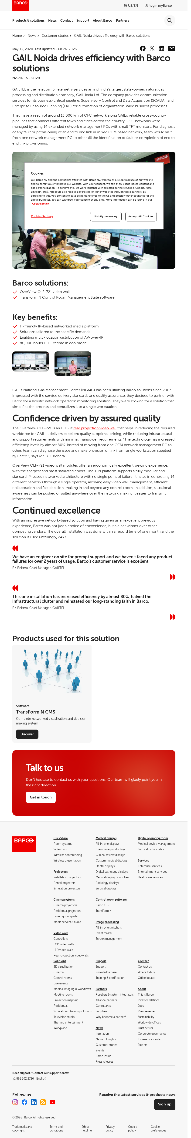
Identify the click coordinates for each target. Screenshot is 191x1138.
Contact (66, 20)
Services (143, 860)
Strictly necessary (106, 216)
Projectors (61, 871)
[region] (94, 195)
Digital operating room (153, 838)
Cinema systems (64, 899)
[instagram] (15, 1102)
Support (82, 20)
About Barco (102, 20)
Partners (122, 20)
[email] (171, 48)
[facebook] (143, 48)
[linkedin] (161, 48)
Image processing (107, 922)
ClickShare (61, 838)
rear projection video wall (94, 428)
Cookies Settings (42, 216)
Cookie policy (40, 203)
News (52, 20)
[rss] (43, 1102)
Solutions (60, 961)
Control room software (111, 899)
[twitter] (152, 48)
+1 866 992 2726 (29, 1078)
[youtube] (52, 1102)
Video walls (61, 933)
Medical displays (106, 838)
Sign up (164, 1104)
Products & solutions (28, 20)
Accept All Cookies (140, 216)
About (142, 989)
